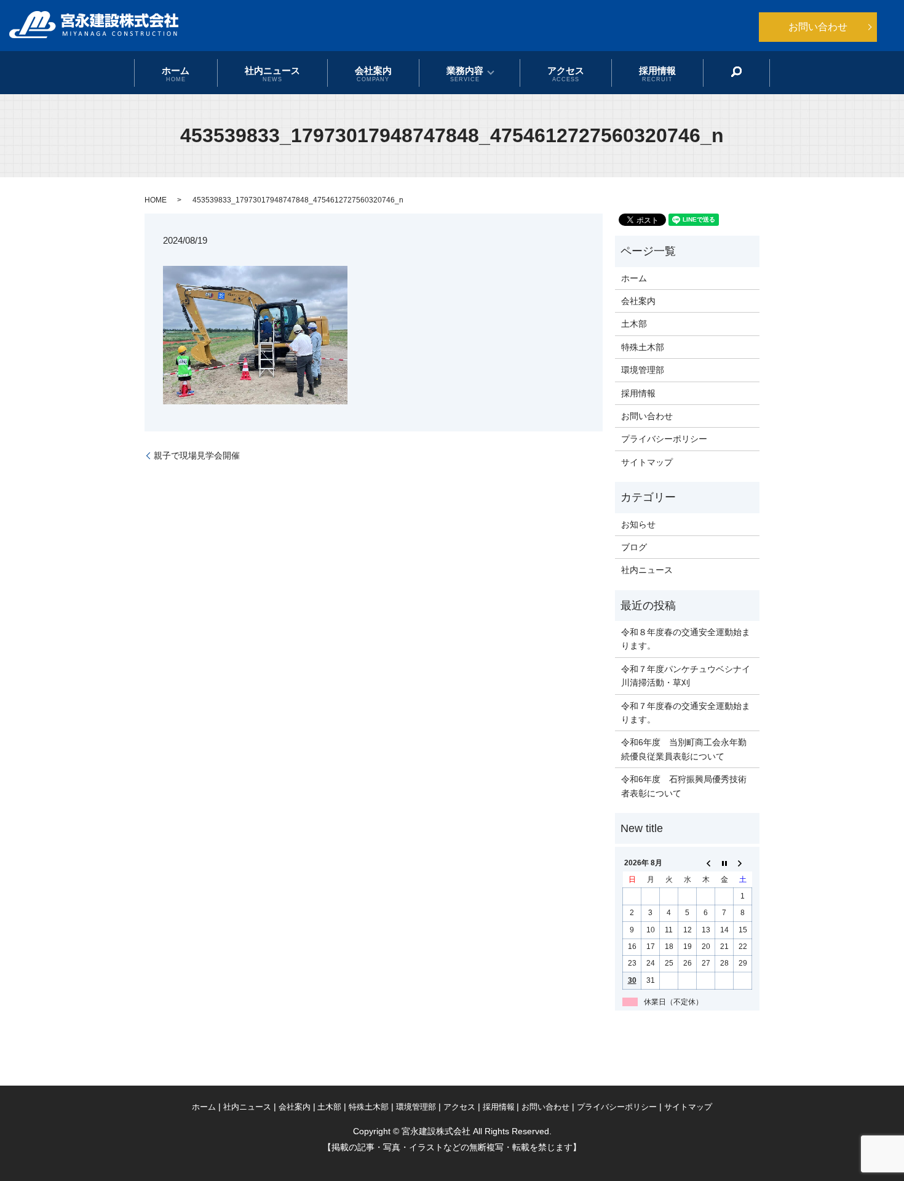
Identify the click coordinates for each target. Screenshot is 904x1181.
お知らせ (638, 524)
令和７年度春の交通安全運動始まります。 (685, 712)
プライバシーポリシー (664, 439)
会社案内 (373, 73)
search (736, 72)
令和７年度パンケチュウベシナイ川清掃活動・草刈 (685, 675)
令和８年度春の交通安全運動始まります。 (685, 639)
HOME (156, 200)
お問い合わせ (817, 27)
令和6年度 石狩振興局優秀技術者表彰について (684, 786)
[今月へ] (724, 863)
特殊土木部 (642, 347)
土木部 (634, 324)
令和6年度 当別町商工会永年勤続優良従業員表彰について (684, 749)
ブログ (634, 547)
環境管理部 (642, 370)
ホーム (175, 73)
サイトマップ (647, 462)
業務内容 (464, 73)
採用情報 (657, 73)
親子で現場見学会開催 (197, 455)
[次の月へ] (743, 863)
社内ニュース (272, 73)
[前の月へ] (706, 863)
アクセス (565, 73)
